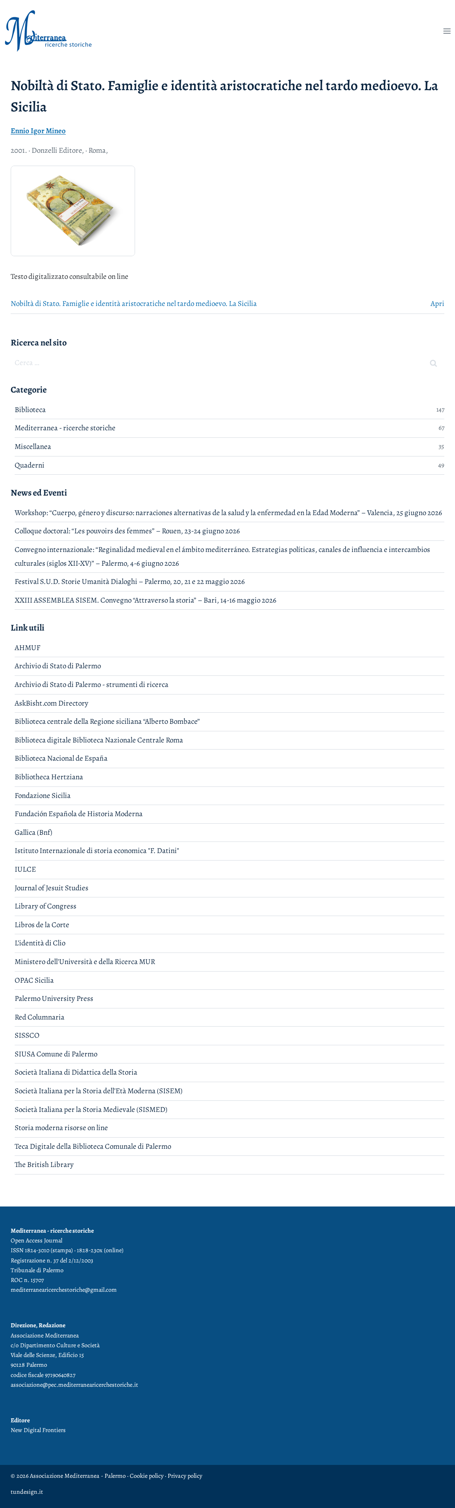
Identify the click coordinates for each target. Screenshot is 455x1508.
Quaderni (29, 465)
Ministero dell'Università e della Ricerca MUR (85, 961)
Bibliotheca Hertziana (49, 777)
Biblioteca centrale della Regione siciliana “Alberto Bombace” (107, 721)
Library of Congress (45, 906)
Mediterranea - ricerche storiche (65, 428)
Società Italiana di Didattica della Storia (76, 1072)
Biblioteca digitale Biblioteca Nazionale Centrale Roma (99, 740)
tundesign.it (27, 1492)
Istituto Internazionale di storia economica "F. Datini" (97, 850)
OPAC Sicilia (34, 980)
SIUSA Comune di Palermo (56, 1054)
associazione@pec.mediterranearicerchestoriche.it (74, 1385)
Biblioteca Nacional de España (61, 758)
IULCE (25, 869)
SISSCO (27, 1035)
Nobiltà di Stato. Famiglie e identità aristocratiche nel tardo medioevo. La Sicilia (134, 303)
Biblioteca (30, 410)
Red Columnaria (39, 1017)
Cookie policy (146, 1476)
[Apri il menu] (447, 31)
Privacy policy (185, 1476)
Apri (437, 303)
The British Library (44, 1164)
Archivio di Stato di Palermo (58, 666)
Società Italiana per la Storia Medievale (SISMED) (91, 1109)
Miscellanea (33, 446)
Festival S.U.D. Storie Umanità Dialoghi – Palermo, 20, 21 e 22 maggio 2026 (130, 581)
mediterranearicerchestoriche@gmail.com (64, 1290)
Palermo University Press (54, 998)
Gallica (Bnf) (33, 832)
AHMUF (27, 648)
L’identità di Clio (40, 943)
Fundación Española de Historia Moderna (79, 814)
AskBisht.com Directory (51, 703)
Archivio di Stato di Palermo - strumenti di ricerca (91, 684)
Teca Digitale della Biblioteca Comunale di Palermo (93, 1146)
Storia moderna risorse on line (61, 1128)
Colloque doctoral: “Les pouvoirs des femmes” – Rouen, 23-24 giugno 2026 (127, 531)
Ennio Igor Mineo (38, 131)
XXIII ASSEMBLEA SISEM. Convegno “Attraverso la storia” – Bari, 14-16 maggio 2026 (145, 600)
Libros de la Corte (42, 925)
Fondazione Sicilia (43, 795)
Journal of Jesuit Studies (51, 888)
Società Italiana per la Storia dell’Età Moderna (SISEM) (99, 1091)
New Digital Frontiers (38, 1430)
